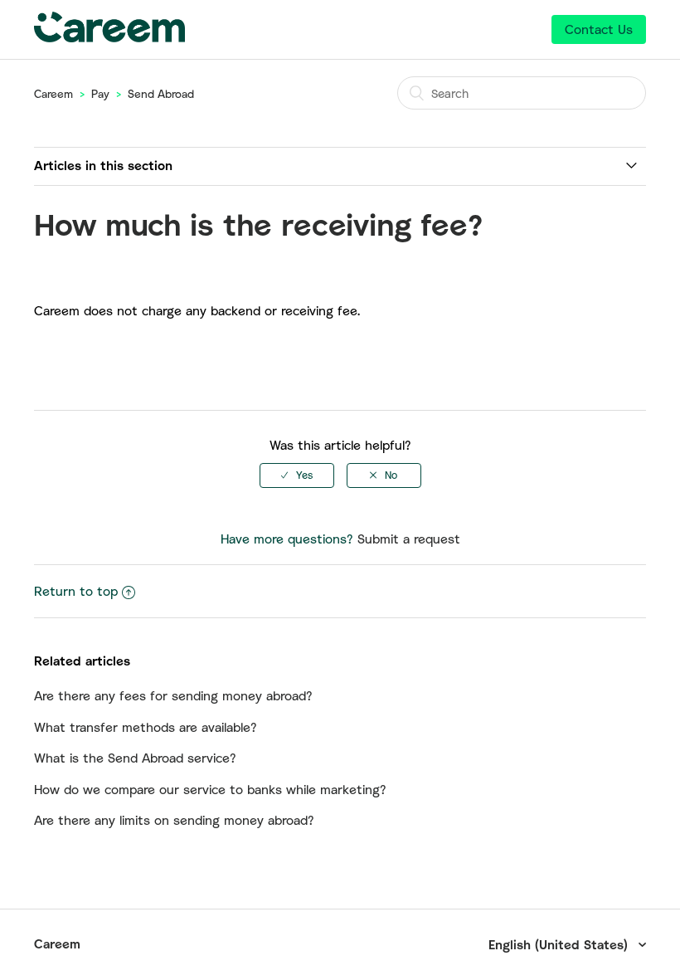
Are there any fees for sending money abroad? (173, 695)
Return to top (76, 590)
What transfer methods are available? (145, 726)
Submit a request (408, 538)
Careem (53, 93)
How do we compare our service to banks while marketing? (210, 789)
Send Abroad (161, 93)
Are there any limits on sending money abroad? (174, 819)
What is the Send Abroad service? (135, 757)
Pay (100, 93)
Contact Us (599, 29)
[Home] (109, 37)
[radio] (297, 475)
